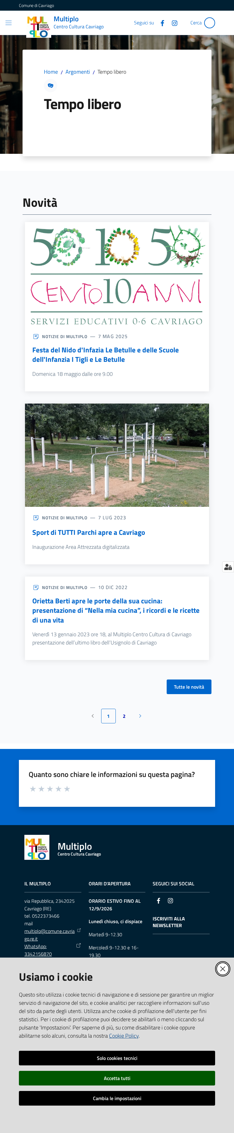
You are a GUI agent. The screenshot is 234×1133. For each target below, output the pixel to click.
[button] (209, 22)
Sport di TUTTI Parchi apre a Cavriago (88, 532)
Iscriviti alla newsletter (169, 922)
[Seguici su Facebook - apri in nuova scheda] (160, 22)
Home (51, 72)
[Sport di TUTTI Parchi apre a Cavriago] (117, 455)
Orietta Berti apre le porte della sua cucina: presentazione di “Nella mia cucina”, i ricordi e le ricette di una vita (116, 610)
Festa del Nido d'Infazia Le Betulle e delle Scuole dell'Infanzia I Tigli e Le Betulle (105, 354)
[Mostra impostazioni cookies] (228, 566)
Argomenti (78, 72)
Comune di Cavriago (36, 5)
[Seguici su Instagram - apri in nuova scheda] (172, 22)
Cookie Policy (124, 1036)
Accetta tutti (117, 1078)
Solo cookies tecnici (117, 1058)
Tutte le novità (189, 686)
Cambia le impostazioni (117, 1098)
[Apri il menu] (8, 22)
